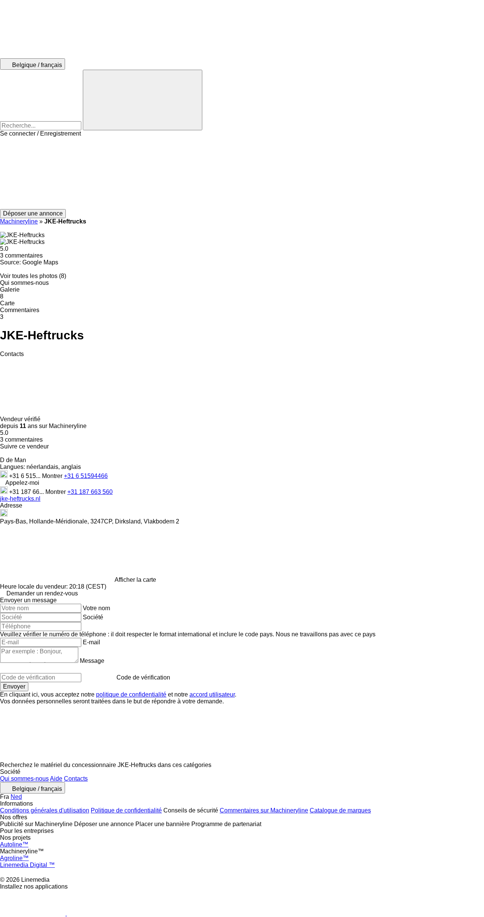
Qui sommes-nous (24, 778)
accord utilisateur (212, 694)
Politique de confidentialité (126, 810)
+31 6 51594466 (86, 476)
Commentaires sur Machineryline (264, 810)
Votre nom (96, 608)
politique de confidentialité (131, 694)
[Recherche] (142, 100)
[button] (242, 173)
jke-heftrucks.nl (20, 498)
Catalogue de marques (340, 810)
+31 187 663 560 (90, 492)
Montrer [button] (53, 476)
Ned (16, 797)
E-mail (91, 642)
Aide (56, 778)
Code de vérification (143, 677)
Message (92, 661)
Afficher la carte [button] (135, 579)
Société (93, 617)
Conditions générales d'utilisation (44, 810)
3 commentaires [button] (21, 255)
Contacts (76, 778)
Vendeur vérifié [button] (21, 419)
